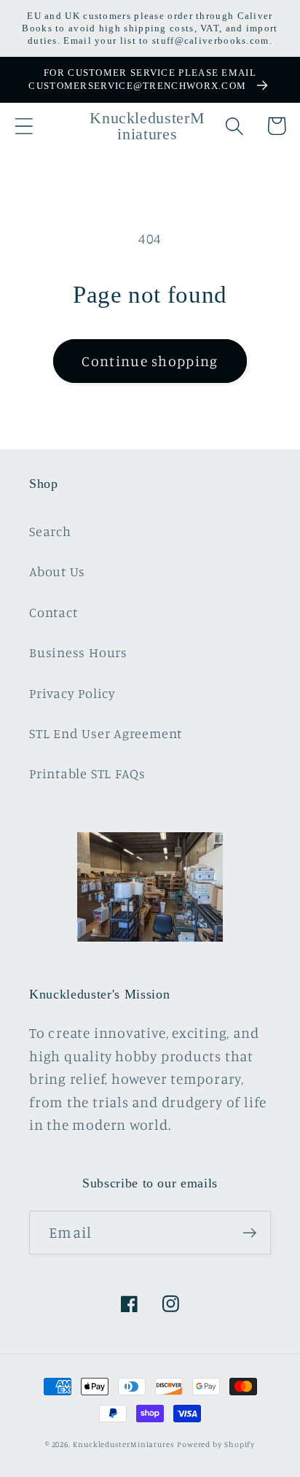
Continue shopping (150, 361)
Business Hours (78, 652)
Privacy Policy (72, 693)
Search (50, 531)
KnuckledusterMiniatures (123, 1444)
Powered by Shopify (216, 1444)
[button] (23, 126)
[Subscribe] (249, 1233)
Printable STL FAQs (87, 773)
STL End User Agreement (105, 733)
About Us (57, 571)
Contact (53, 612)
